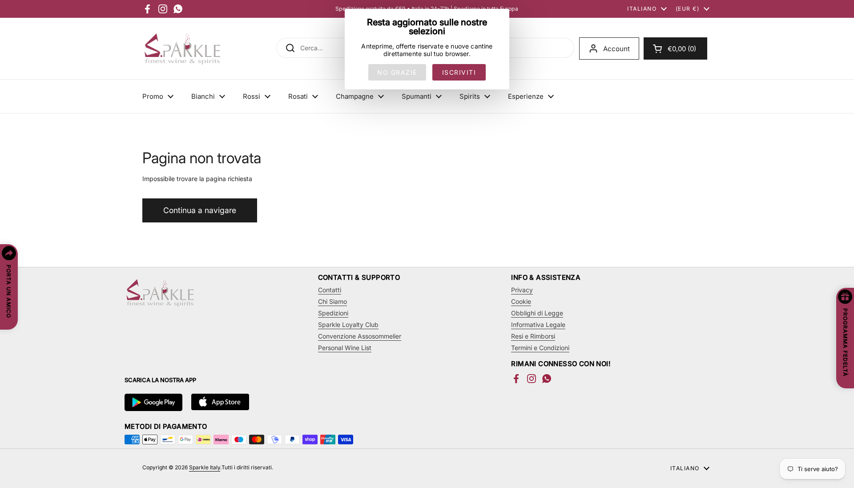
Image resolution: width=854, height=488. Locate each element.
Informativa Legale (538, 324)
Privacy (522, 290)
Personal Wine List (344, 347)
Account (616, 48)
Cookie (521, 301)
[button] (675, 48)
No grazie (397, 72)
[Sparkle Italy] (182, 48)
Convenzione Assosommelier (359, 336)
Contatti (329, 290)
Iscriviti (459, 72)
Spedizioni (333, 313)
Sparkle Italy (204, 467)
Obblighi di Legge (537, 313)
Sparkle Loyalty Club (348, 324)
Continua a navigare (199, 210)
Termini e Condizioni (540, 347)
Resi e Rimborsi (533, 336)
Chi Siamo (332, 301)
